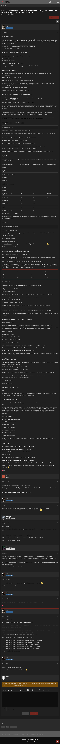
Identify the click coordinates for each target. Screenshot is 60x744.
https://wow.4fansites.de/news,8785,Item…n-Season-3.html (17, 446)
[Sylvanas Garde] (7, 2)
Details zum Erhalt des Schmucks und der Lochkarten (16, 350)
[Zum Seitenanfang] (57, 741)
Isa (3, 14)
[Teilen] (57, 21)
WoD (9, 40)
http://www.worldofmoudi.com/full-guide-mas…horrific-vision (18, 457)
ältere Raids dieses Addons (11, 226)
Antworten (34, 714)
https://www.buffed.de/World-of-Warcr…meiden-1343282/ (17, 622)
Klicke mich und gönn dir (15, 567)
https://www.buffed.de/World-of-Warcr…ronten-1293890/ (16, 449)
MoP (15, 40)
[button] (4, 709)
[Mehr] (57, 32)
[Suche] (50, 2)
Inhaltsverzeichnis (8, 36)
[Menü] (58, 2)
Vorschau (25, 714)
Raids (7, 727)
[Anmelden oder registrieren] (54, 2)
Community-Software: (30, 739)
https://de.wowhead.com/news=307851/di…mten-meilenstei (17, 460)
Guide (3, 727)
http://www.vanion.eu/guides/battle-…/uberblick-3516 (16, 492)
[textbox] (30, 699)
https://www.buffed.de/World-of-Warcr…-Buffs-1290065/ (16, 452)
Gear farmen (13, 727)
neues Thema (21, 685)
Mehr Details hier (6, 281)
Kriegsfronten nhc (8, 127)
